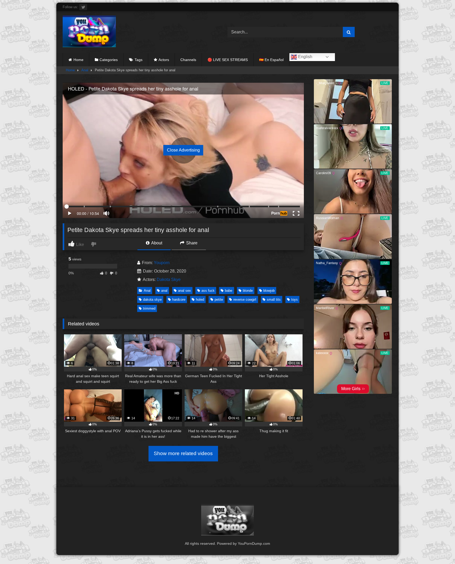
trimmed (149, 308)
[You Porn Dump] (89, 32)
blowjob (269, 291)
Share (191, 243)
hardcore (178, 299)
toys (294, 299)
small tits (274, 299)
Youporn (162, 262)
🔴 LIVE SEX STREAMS (227, 60)
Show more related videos (183, 453)
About (156, 243)
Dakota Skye (169, 279)
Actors (164, 60)
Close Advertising (183, 150)
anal (164, 291)
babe (228, 291)
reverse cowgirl (244, 299)
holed (200, 299)
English (304, 56)
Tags (138, 60)
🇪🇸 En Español (271, 60)
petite (219, 299)
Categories (109, 60)
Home (78, 60)
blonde (248, 291)
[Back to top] (438, 548)
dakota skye (152, 299)
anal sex (184, 291)
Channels (188, 60)
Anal (84, 70)
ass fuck (208, 291)
